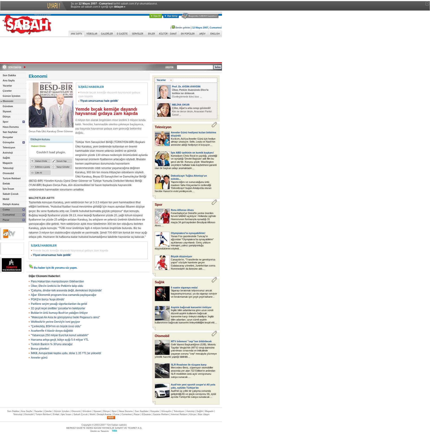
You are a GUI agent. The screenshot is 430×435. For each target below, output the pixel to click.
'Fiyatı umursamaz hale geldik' (99, 100)
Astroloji (8, 152)
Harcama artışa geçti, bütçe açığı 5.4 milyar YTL (60, 339)
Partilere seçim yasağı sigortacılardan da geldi (59, 303)
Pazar (6, 220)
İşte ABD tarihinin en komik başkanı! (192, 152)
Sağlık (6, 157)
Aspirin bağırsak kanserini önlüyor (191, 307)
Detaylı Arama (11, 204)
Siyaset (7, 111)
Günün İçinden (11, 96)
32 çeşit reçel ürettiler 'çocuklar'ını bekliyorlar (58, 308)
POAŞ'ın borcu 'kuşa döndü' (47, 299)
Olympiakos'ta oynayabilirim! (188, 233)
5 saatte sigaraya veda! (184, 287)
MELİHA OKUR (180, 104)
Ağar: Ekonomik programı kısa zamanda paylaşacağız (63, 294)
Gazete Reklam (161, 414)
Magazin (8, 163)
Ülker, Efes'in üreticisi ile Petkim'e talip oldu (57, 286)
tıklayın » (119, 6)
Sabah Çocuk (10, 194)
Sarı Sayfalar (10, 132)
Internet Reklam (179, 414)
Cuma (6, 209)
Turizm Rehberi (12, 178)
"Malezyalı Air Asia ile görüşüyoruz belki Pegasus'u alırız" (65, 317)
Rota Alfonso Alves (182, 210)
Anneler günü (39, 357)
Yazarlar (7, 85)
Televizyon (9, 147)
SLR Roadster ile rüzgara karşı (188, 364)
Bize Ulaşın (204, 414)
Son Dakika (9, 75)
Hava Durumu (11, 127)
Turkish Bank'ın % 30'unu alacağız (52, 344)
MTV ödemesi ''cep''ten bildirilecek (191, 341)
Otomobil (8, 173)
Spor (5, 121)
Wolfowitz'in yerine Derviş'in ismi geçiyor (55, 321)
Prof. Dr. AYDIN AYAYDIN (186, 86)
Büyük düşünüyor (181, 256)
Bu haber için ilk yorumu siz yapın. (55, 267)
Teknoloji (8, 168)
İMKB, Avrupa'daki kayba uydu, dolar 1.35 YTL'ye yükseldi (66, 353)
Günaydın (8, 142)
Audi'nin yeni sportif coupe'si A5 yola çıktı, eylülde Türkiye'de (193, 386)
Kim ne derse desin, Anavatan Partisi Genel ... (192, 111)
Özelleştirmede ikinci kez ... (190, 93)
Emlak (6, 183)
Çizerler (7, 90)
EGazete (146, 414)
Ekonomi (8, 101)
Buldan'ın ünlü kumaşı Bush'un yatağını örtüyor (59, 312)
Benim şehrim (182, 27)
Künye (192, 414)
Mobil (6, 199)
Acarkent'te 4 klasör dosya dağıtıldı (52, 330)
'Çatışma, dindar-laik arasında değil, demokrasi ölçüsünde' (66, 290)
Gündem (8, 106)
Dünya (6, 116)
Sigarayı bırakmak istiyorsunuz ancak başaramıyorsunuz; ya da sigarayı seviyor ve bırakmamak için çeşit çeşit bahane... (194, 293)
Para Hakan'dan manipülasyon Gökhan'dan (57, 281)
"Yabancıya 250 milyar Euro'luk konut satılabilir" (59, 335)
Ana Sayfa (9, 80)
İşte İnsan (8, 188)
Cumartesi (9, 214)
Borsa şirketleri (40, 348)
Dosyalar (8, 137)
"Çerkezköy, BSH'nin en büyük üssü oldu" (56, 326)
